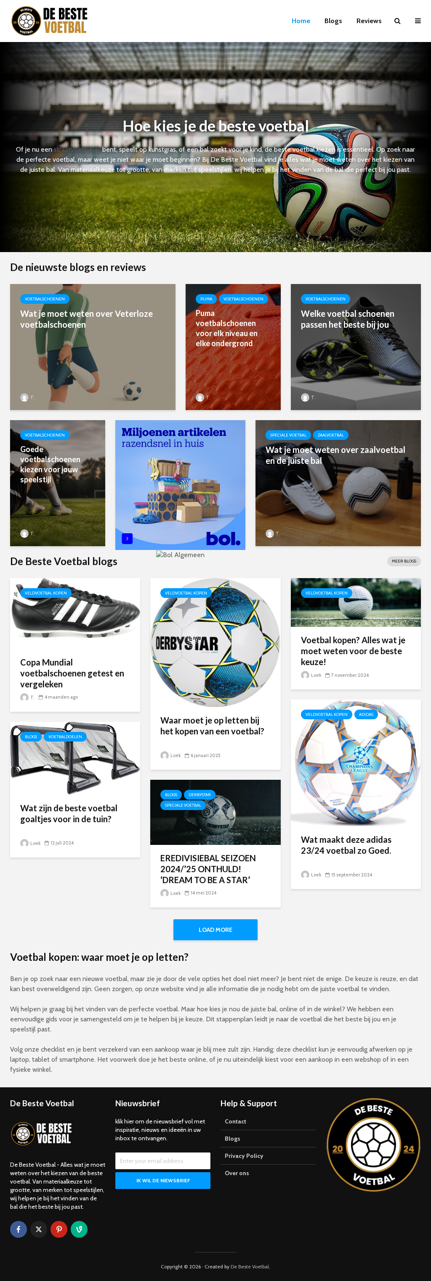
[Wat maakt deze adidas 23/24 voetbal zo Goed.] (356, 762)
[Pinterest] (59, 1229)
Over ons (237, 1173)
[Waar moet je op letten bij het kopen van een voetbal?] (215, 642)
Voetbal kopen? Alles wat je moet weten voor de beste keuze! (353, 651)
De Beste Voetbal (250, 1266)
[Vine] (79, 1229)
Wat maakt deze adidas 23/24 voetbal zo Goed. (346, 844)
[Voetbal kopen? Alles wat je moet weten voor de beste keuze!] (356, 602)
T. (32, 397)
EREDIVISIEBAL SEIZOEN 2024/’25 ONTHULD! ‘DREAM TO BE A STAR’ (208, 869)
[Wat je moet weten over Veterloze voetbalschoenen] (93, 346)
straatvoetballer (77, 149)
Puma (206, 299)
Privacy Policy (244, 1156)
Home (301, 21)
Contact (235, 1121)
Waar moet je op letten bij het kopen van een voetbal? (212, 725)
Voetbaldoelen (65, 736)
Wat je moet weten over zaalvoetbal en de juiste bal (335, 455)
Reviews (369, 21)
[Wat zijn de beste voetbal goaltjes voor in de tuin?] (75, 758)
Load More (215, 930)
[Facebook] (18, 1229)
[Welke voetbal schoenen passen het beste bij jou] (356, 346)
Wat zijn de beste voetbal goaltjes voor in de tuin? (68, 813)
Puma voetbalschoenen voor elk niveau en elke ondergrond (227, 328)
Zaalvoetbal (331, 435)
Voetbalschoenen (45, 299)
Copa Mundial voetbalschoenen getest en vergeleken (72, 673)
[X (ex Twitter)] (38, 1229)
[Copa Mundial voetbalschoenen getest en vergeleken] (75, 613)
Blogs (333, 21)
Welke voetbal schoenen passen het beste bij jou (347, 318)
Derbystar (200, 794)
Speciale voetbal (288, 435)
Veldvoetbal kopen (46, 593)
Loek (175, 755)
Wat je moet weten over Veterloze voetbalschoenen (86, 318)
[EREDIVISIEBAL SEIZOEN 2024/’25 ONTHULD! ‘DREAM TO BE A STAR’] (215, 811)
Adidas (366, 714)
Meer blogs (404, 561)
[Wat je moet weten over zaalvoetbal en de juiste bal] (338, 483)
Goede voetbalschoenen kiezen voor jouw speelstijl (50, 464)
